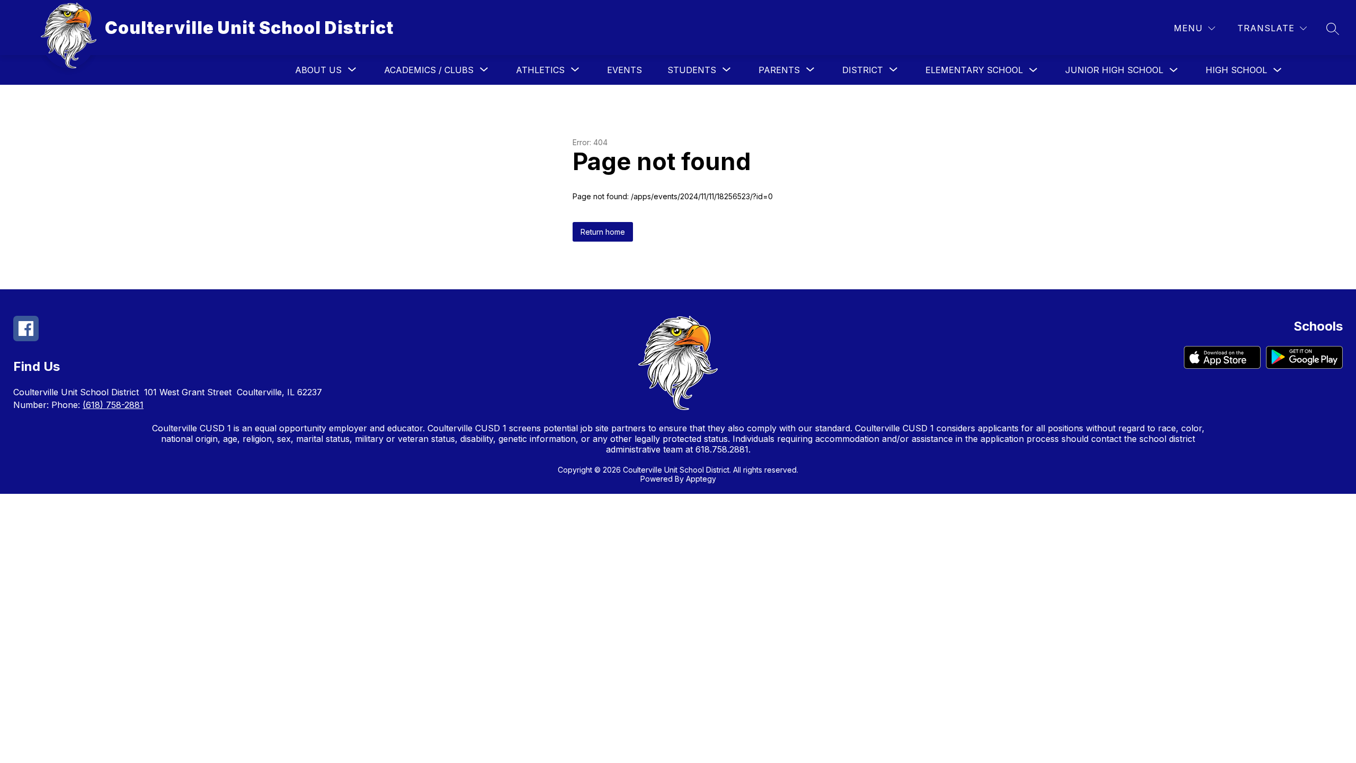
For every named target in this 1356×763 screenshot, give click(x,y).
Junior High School (1114, 70)
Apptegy (701, 478)
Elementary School (974, 70)
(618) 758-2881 (113, 405)
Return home (603, 231)
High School (1236, 70)
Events (624, 70)
